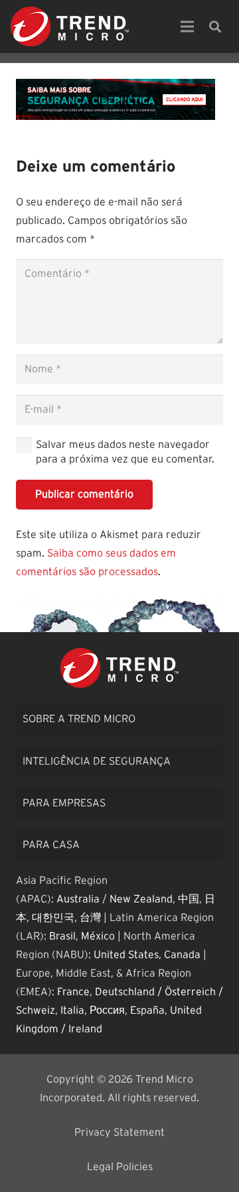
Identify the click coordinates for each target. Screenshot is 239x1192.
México (98, 936)
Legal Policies (120, 1167)
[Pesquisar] (215, 26)
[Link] (70, 26)
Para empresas (64, 803)
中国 (188, 899)
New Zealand (141, 899)
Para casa (51, 845)
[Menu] (187, 26)
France (73, 992)
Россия (107, 1010)
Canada (182, 954)
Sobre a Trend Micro (79, 719)
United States (126, 954)
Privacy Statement (119, 1132)
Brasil (62, 936)
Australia (78, 899)
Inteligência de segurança (97, 761)
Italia (72, 1010)
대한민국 (53, 917)
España (147, 1010)
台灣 (90, 917)
